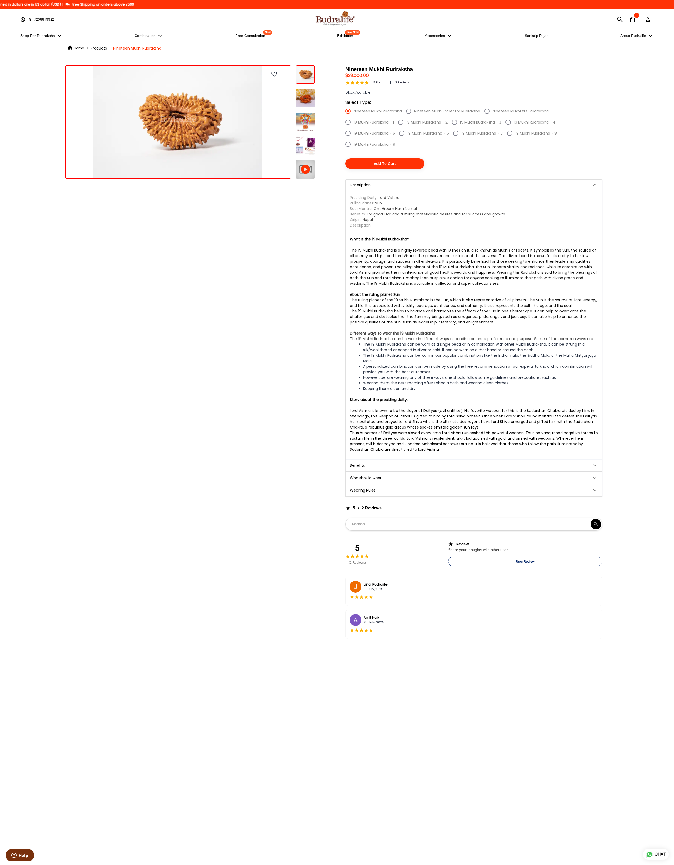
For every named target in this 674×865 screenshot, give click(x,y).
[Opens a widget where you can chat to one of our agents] (19, 855)
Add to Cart (385, 163)
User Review (525, 561)
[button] (474, 185)
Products (99, 48)
